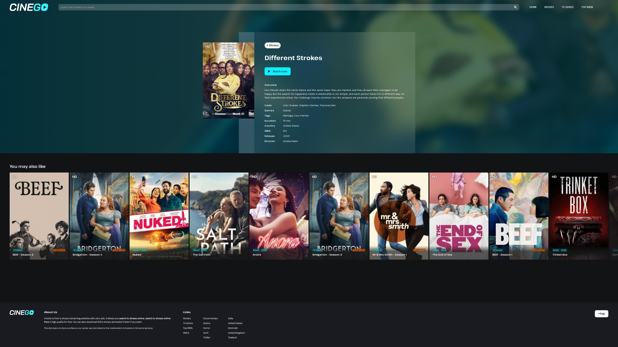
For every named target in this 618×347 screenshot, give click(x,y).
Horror (206, 327)
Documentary (210, 318)
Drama (287, 110)
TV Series (568, 7)
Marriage (288, 115)
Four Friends (302, 115)
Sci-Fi (205, 332)
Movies (549, 7)
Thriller (206, 337)
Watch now (280, 71)
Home (533, 7)
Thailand (232, 337)
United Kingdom (236, 332)
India (230, 318)
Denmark (233, 327)
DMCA (186, 332)
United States (291, 125)
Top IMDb (587, 7)
